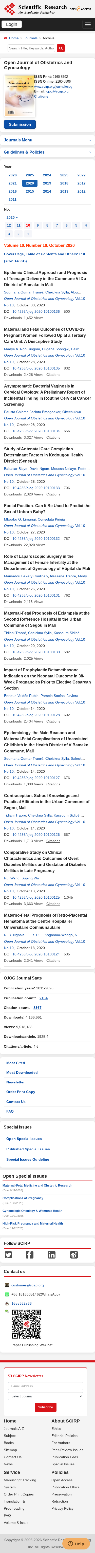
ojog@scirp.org (57, 91)
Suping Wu (30, 878)
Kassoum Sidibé (67, 633)
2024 (47, 175)
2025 (30, 175)
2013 (64, 191)
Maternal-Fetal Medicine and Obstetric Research (37, 1185)
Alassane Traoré (63, 576)
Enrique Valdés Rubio (21, 696)
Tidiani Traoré (15, 633)
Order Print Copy (20, 1092)
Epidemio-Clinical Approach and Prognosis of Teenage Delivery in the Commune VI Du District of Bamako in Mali (45, 278)
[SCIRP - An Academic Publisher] (35, 9)
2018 (64, 183)
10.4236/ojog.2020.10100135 (36, 368)
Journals (30, 38)
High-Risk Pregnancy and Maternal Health (33, 1223)
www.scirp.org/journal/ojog (53, 86)
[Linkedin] (51, 1254)
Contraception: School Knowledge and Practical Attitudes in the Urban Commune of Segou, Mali (46, 801)
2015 (30, 191)
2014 (47, 191)
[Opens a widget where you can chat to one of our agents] (76, 1544)
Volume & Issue (16, 1523)
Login (11, 24)
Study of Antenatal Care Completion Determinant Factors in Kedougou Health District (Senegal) (43, 455)
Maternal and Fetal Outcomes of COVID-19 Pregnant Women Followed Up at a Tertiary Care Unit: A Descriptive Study (45, 335)
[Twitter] (8, 1254)
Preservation (61, 1494)
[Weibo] (74, 1254)
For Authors (60, 1443)
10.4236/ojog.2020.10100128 (36, 715)
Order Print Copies (19, 1494)
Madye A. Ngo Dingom (22, 349)
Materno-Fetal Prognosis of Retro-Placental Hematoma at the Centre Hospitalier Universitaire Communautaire (45, 921)
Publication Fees (64, 1457)
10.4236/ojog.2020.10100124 (36, 954)
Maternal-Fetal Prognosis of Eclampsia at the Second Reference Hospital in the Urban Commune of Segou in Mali (47, 619)
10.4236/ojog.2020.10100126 (36, 835)
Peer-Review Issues (67, 1450)
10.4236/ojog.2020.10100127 (36, 778)
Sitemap (10, 1450)
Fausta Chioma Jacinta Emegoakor (32, 412)
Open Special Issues (24, 1139)
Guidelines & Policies (24, 152)
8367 (37, 1008)
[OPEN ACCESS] (80, 9)
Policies (60, 1472)
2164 (44, 998)
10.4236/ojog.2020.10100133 (36, 488)
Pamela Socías (53, 696)
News (8, 1464)
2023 (64, 175)
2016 (13, 191)
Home (14, 38)
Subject (10, 1436)
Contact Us (16, 1102)
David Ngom (39, 469)
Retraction (59, 1501)
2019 (47, 183)
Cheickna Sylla (57, 292)
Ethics (56, 1429)
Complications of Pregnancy (23, 1198)
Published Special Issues (28, 1149)
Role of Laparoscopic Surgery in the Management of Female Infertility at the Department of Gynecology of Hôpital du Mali (47, 562)
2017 (82, 183)
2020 (30, 183)
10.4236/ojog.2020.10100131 (36, 595)
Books (9, 1443)
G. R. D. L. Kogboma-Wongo (50, 935)
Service (12, 1472)
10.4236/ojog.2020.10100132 (36, 539)
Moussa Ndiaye (63, 469)
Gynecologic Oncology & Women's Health (32, 1211)
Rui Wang (12, 878)
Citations (41, 96)
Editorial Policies (64, 1436)
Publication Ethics (65, 1487)
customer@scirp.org (27, 1285)
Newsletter (15, 1082)
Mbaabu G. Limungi (20, 519)
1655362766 (21, 1303)
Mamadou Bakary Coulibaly (26, 576)
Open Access (61, 1480)
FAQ (10, 1111)
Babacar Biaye (15, 469)
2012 (82, 191)
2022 (82, 175)
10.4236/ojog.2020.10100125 (36, 897)
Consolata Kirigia (51, 519)
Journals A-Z (14, 1429)
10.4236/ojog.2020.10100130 (36, 652)
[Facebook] (29, 1254)
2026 (13, 175)
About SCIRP (65, 1420)
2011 (12, 199)
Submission (20, 124)
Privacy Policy (62, 1508)
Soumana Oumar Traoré (23, 292)
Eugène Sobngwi (55, 349)
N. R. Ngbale (14, 935)
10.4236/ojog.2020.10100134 (36, 431)
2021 (13, 183)
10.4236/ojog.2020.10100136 (36, 311)
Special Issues (62, 1464)
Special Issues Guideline (27, 1159)
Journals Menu (18, 140)
